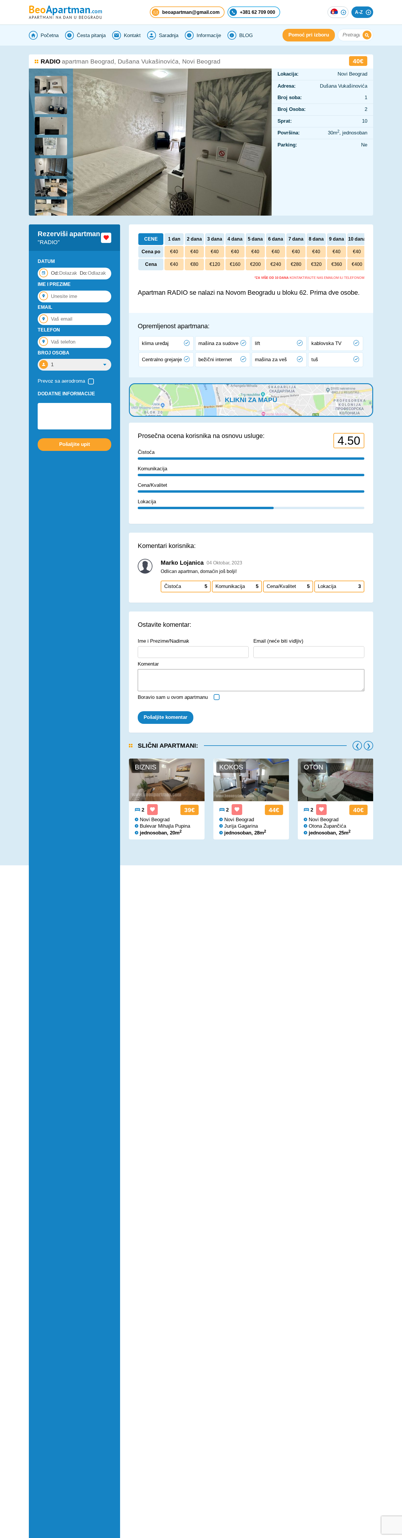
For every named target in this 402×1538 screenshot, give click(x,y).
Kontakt (132, 35)
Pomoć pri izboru (308, 35)
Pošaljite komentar (165, 717)
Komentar (148, 664)
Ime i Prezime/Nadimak (163, 641)
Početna (50, 35)
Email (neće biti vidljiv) (278, 641)
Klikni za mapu (251, 400)
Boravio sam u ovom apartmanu (173, 697)
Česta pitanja (91, 35)
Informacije (209, 35)
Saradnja (168, 35)
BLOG (246, 35)
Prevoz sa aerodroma (61, 381)
